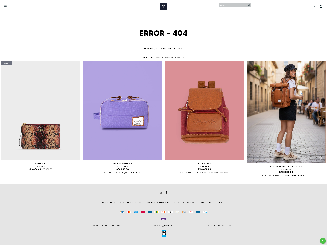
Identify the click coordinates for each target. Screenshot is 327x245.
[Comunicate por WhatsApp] (323, 241)
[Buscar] (249, 5)
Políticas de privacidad (158, 202)
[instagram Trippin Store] (161, 192)
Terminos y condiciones (185, 202)
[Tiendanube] (163, 226)
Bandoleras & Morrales (131, 202)
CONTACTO (221, 202)
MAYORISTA (206, 202)
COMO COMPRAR (108, 202)
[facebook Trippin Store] (166, 192)
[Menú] (6, 6)
